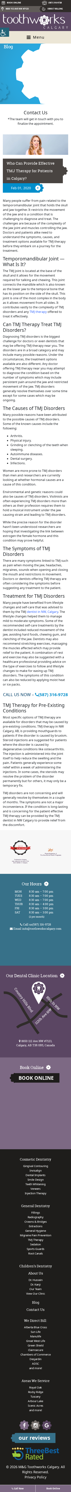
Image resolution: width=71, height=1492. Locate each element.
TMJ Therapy (35, 1240)
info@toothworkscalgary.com (41, 929)
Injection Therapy (35, 1193)
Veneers (35, 1188)
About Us (35, 1273)
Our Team (35, 1289)
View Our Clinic (35, 1293)
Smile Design (35, 1179)
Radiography (36, 1217)
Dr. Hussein (36, 1280)
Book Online (36, 1077)
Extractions (35, 1226)
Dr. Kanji (35, 1284)
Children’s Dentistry (35, 1266)
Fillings (35, 1212)
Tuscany (35, 1396)
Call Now (18, 1488)
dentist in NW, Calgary (42, 612)
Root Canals (35, 1253)
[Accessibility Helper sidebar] (4, 32)
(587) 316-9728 (55, 2)
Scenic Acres (35, 1405)
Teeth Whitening (35, 1184)
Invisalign (35, 1170)
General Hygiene (35, 1231)
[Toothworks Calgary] (35, 21)
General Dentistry (35, 1206)
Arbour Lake (35, 1401)
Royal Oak (35, 1387)
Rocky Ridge (35, 1392)
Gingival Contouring (35, 1166)
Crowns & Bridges (35, 1221)
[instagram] (36, 1425)
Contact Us (35, 1309)
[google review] (47, 1425)
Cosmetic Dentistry (35, 1159)
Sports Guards (35, 1249)
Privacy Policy (35, 1477)
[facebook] (24, 1425)
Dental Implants (35, 1175)
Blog (35, 1302)
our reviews (34, 1437)
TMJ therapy (38, 312)
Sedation (35, 1244)
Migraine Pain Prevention (35, 1235)
